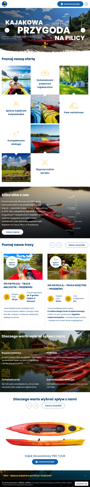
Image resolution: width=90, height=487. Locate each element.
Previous (7, 30)
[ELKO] (4, 4)
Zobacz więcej (12, 232)
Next (83, 30)
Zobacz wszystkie (76, 245)
